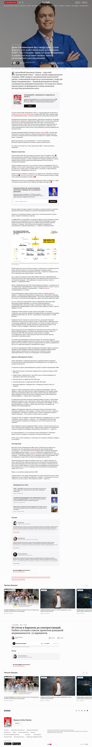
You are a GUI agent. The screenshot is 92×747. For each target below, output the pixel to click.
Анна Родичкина (19, 637)
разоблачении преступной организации (23, 114)
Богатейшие (75, 5)
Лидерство (62, 5)
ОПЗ (13, 577)
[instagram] (81, 710)
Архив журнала (37, 734)
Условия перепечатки (23, 732)
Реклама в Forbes (8, 736)
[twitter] (76, 710)
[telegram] (84, 710)
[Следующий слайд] (86, 585)
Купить (17, 723)
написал (32, 452)
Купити (29, 105)
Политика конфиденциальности (11, 734)
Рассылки (33, 732)
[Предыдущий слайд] (83, 673)
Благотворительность (19, 736)
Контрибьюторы (84, 5)
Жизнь (56, 5)
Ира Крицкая (29, 62)
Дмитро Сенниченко (45, 577)
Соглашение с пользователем (18, 730)
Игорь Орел (22, 62)
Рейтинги (68, 5)
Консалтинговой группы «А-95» (29, 175)
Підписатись (53, 201)
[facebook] (79, 710)
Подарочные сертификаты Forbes (34, 736)
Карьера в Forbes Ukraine (32, 730)
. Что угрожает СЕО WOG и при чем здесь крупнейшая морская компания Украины (29, 499)
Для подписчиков (8, 5)
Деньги (29, 5)
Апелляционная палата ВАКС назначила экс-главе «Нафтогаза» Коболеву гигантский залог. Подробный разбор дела (30, 490)
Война (48, 5)
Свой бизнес (42, 5)
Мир (52, 5)
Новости (16, 5)
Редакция (27, 734)
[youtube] (87, 710)
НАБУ (16, 577)
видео (15, 301)
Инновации (35, 5)
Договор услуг (7, 732)
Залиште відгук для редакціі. (19, 571)
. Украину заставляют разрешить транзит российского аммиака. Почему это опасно (30, 508)
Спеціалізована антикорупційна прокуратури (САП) (29, 577)
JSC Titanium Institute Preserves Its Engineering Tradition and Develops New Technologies (21, 610)
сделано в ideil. (84, 744)
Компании (23, 5)
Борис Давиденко (22, 553)
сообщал (42, 132)
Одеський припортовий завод (18, 579)
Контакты (6, 730)
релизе (48, 288)
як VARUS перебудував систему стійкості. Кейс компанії (55, 610)
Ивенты (14, 732)
